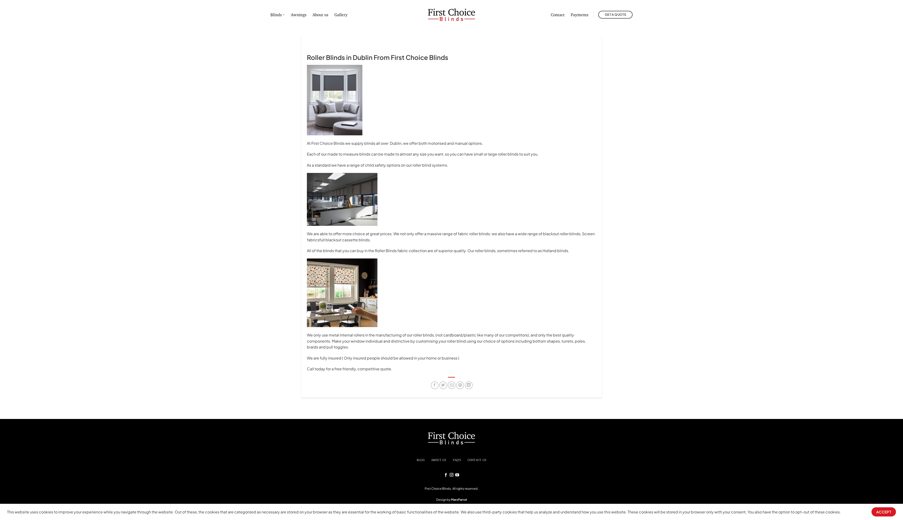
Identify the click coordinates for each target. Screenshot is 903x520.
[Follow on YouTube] (457, 475)
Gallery (341, 14)
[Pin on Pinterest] (460, 385)
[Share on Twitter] (443, 385)
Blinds (276, 14)
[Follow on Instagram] (451, 475)
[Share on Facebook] (435, 385)
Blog (421, 460)
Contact (558, 14)
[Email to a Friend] (451, 385)
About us (320, 14)
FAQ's (457, 460)
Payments (579, 14)
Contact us (477, 460)
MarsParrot (459, 499)
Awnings (298, 14)
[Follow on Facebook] (446, 475)
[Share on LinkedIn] (469, 385)
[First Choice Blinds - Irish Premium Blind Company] (451, 14)
